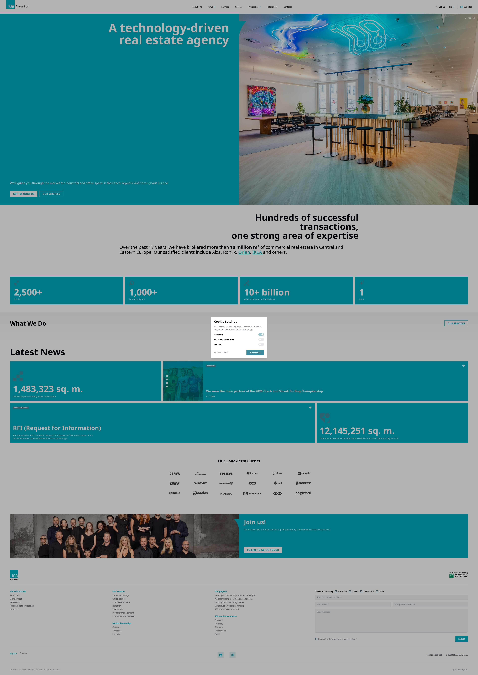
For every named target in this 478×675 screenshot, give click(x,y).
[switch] (261, 334)
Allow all (255, 352)
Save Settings (221, 352)
